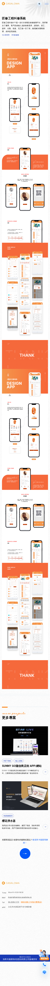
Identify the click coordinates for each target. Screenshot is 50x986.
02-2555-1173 (13, 902)
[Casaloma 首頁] (10, 3)
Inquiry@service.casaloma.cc (20, 897)
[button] (39, 4)
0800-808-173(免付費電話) (31, 902)
